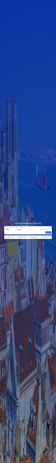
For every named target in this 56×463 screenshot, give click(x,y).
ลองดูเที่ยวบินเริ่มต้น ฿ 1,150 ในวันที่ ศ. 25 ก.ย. (27, 225)
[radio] (6, 227)
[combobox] (10, 229)
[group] (10, 229)
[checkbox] (22, 227)
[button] (49, 1)
